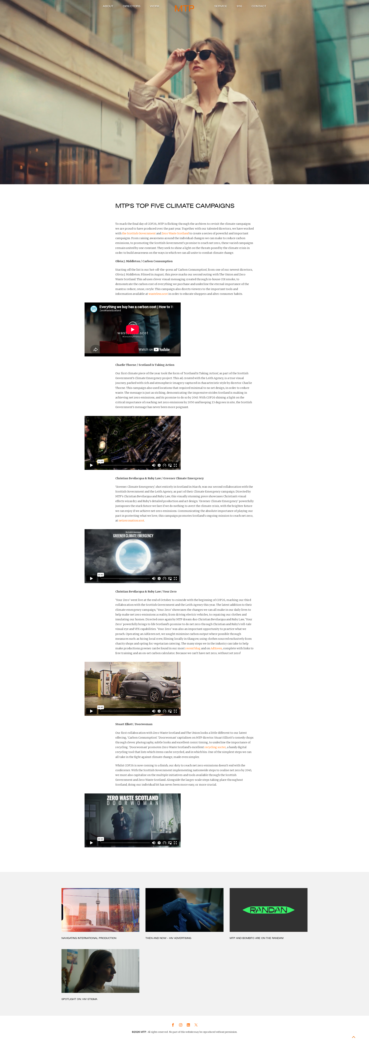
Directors (131, 6)
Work (154, 6)
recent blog (192, 648)
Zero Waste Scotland (175, 233)
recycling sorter (215, 747)
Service (220, 6)
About (108, 6)
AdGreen (216, 648)
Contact (259, 6)
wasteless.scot (158, 294)
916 (239, 6)
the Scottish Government (139, 233)
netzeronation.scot (131, 520)
